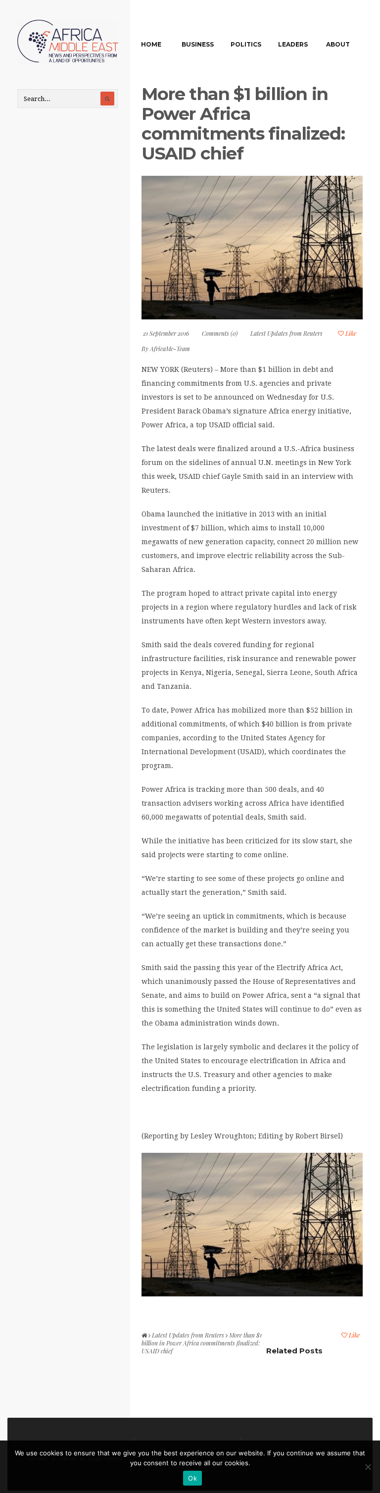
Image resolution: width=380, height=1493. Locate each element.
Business (198, 44)
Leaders (293, 44)
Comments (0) (220, 333)
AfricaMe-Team (170, 349)
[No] (368, 1467)
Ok (192, 1478)
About (338, 44)
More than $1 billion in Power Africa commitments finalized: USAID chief (243, 123)
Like (350, 333)
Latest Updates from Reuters (286, 333)
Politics (246, 44)
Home (151, 44)
